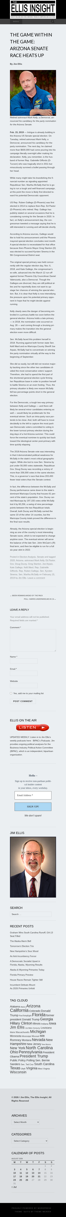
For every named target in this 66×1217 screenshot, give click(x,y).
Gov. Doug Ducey (18, 564)
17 (14, 1176)
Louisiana (46, 1027)
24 (14, 1180)
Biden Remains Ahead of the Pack (26, 595)
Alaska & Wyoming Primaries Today (27, 970)
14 (39, 1173)
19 (27, 1176)
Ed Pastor (50, 560)
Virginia (31, 1068)
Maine (12, 1032)
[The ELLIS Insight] (33, 9)
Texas (15, 1068)
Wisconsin (18, 1072)
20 (33, 1176)
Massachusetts (22, 1032)
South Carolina (44, 1064)
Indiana (44, 1024)
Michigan (38, 1031)
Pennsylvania (30, 1052)
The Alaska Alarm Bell (20, 941)
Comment (15, 627)
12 (27, 1173)
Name (13, 656)
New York (17, 1048)
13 (33, 1173)
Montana (26, 1040)
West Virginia (44, 1069)
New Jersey (34, 1044)
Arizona (19, 560)
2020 (12, 560)
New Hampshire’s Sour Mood (24, 951)
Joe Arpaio (47, 564)
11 (21, 1173)
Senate (40, 557)
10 (14, 1173)
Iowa (52, 1023)
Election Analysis (28, 557)
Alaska (23, 1007)
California (19, 1010)
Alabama (15, 1006)
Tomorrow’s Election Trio (22, 946)
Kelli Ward (28, 567)
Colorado (34, 1010)
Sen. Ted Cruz (27, 1064)
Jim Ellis (22, 578)
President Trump (34, 1056)
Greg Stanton (34, 564)
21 (39, 1176)
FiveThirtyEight (25, 1016)
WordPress (44, 1208)
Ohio (14, 1052)
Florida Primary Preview (21, 975)
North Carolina (39, 1048)
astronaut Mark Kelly (34, 560)
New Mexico (46, 1044)
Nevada (38, 1040)
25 (20, 1180)
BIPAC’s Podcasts (41, 740)
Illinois (37, 1023)
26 (27, 1180)
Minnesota (15, 1036)
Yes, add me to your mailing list (28, 693)
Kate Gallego (16, 567)
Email (13, 669)
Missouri (35, 1036)
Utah (23, 1068)
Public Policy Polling (22, 1060)
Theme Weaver (42, 1212)
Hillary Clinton (21, 1023)
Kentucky (36, 1028)
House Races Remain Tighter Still (26, 980)
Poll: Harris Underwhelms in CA (40, 599)
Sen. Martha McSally (29, 574)
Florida (39, 1014)
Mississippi (26, 1036)
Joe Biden (29, 1028)
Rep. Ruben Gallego (29, 571)
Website (14, 681)
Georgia (46, 1019)
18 (20, 1176)
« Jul (14, 1187)
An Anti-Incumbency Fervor (23, 956)
